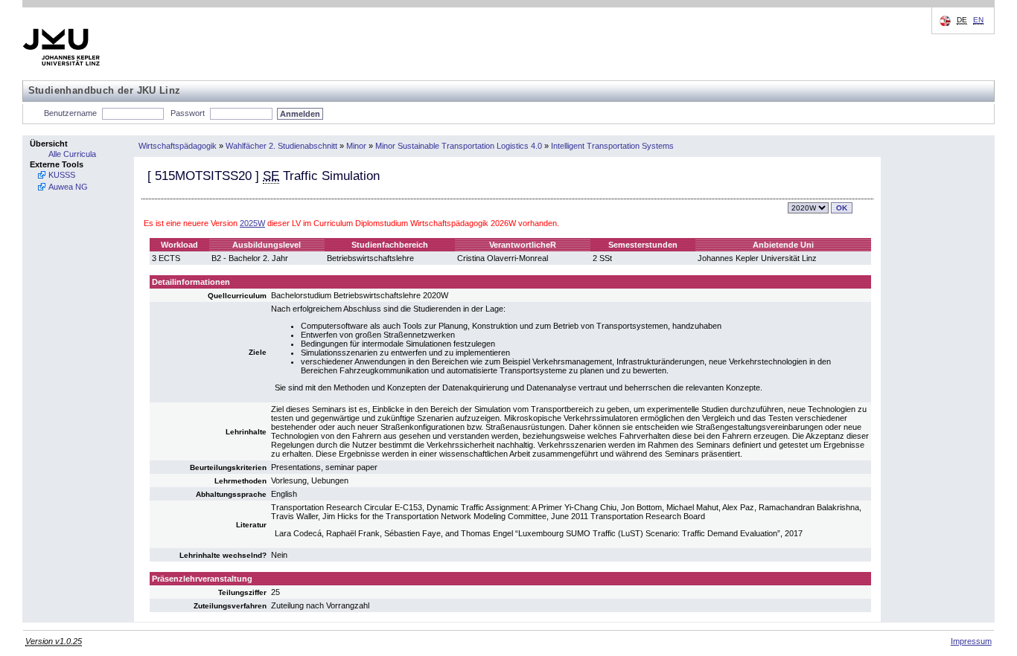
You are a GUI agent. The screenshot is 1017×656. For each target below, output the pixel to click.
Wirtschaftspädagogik (177, 145)
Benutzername (70, 113)
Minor (356, 145)
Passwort (187, 113)
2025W (252, 223)
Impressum (971, 641)
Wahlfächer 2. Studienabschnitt (281, 145)
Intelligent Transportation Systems (612, 145)
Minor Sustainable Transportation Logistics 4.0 (458, 145)
